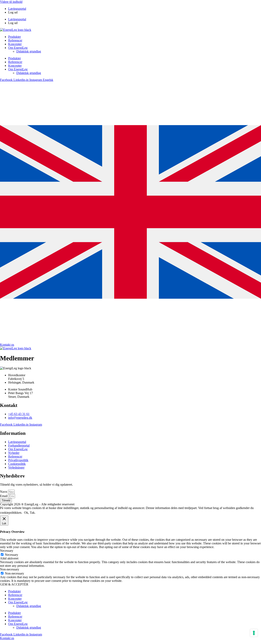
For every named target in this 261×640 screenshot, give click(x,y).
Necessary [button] (6, 550)
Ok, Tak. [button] (29, 512)
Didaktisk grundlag (28, 51)
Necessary (11, 554)
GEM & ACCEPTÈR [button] (14, 584)
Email (4, 496)
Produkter (14, 36)
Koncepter (15, 44)
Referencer (15, 40)
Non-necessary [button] (9, 569)
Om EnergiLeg (18, 47)
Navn (4, 491)
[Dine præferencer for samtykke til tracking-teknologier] (254, 633)
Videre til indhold (11, 1)
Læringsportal (17, 8)
